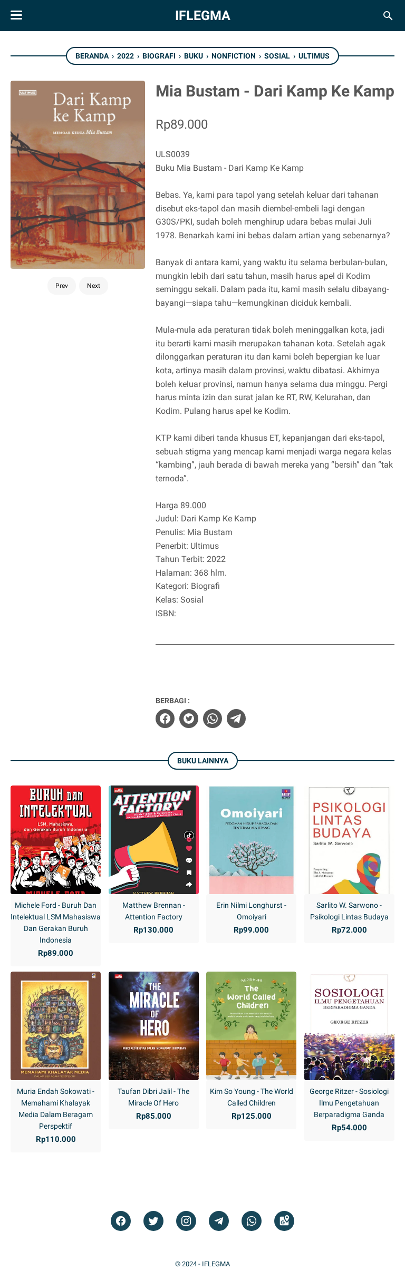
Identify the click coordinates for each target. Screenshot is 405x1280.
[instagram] (186, 1221)
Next (93, 285)
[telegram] (236, 718)
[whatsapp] (212, 718)
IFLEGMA (202, 15)
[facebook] (165, 718)
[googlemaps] (284, 1221)
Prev (61, 285)
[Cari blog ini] (388, 15)
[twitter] (188, 718)
